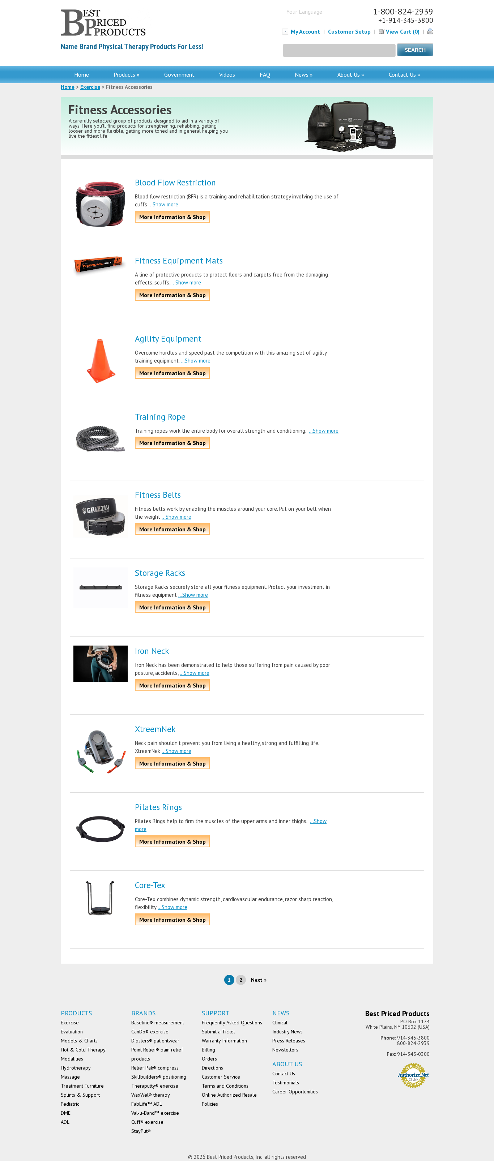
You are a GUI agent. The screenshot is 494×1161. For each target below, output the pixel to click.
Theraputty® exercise (154, 1086)
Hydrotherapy (76, 1067)
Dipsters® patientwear (155, 1040)
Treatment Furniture (82, 1086)
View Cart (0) (402, 31)
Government (179, 74)
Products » (127, 74)
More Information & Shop (172, 216)
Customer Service (221, 1077)
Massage (70, 1077)
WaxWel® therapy (150, 1095)
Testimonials (285, 1082)
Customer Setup (349, 31)
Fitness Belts (158, 494)
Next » (259, 980)
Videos (227, 74)
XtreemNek (155, 729)
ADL (65, 1122)
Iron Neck (152, 651)
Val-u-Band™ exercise (155, 1113)
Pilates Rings (158, 807)
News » (304, 74)
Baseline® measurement (157, 1022)
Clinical (280, 1022)
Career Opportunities (295, 1091)
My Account (305, 31)
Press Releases (288, 1040)
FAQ (265, 74)
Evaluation (72, 1031)
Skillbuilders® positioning (158, 1077)
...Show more (163, 204)
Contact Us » (404, 74)
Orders (209, 1058)
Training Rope (160, 416)
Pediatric (70, 1104)
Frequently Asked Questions (232, 1022)
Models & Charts (79, 1040)
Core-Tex (150, 885)
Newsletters (285, 1049)
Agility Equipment (168, 338)
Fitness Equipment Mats (179, 260)
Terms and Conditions (225, 1086)
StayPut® (141, 1131)
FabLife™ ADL (146, 1104)
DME (66, 1113)
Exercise (90, 86)
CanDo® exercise (150, 1031)
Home (81, 74)
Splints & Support (80, 1095)
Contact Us (283, 1073)
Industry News (287, 1031)
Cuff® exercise (147, 1122)
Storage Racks (160, 572)
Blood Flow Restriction (175, 182)
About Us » (350, 74)
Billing (208, 1049)
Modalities (72, 1058)
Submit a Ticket (218, 1031)
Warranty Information (224, 1040)
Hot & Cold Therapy (83, 1049)
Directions (212, 1067)
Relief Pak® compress (155, 1067)
